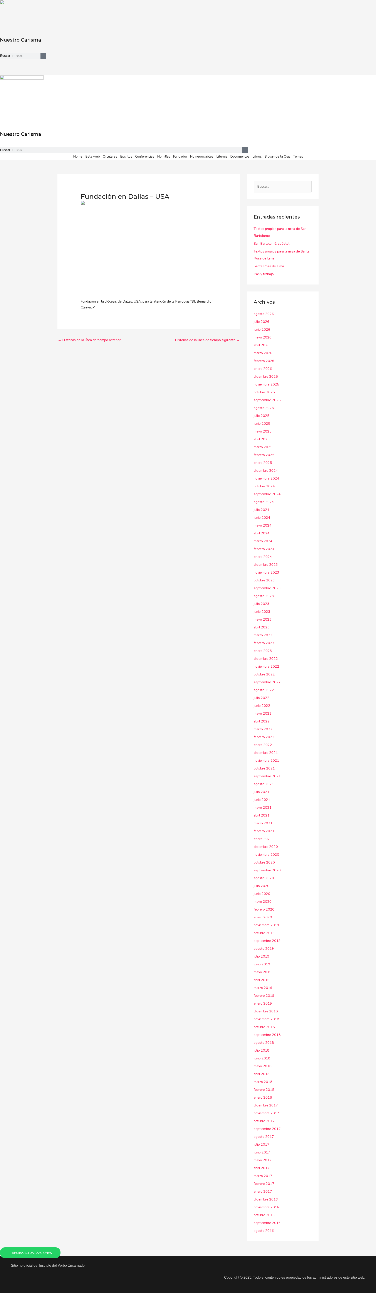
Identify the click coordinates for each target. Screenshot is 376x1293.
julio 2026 (261, 321)
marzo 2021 (263, 823)
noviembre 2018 (266, 1019)
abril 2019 (262, 980)
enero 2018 (263, 1097)
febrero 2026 (264, 361)
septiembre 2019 (267, 940)
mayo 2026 (263, 337)
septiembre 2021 (267, 776)
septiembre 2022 (267, 682)
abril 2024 (262, 533)
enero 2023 (263, 650)
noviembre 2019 (266, 925)
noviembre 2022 (266, 666)
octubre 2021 (264, 768)
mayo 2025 (263, 431)
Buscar (5, 55)
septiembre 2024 (267, 494)
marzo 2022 (263, 729)
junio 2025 (262, 423)
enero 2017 (263, 1191)
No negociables (201, 156)
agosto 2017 (264, 1136)
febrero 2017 (264, 1183)
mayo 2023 (263, 619)
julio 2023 (261, 603)
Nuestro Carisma (20, 40)
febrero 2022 (264, 737)
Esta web (92, 156)
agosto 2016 (264, 1230)
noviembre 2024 (266, 478)
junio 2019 (262, 964)
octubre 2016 (264, 1215)
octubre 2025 (264, 392)
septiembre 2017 (267, 1128)
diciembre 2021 (266, 752)
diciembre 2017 (266, 1105)
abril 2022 (262, 721)
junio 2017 (262, 1152)
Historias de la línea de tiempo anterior (89, 340)
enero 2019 (263, 1003)
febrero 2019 (264, 995)
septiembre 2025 (267, 400)
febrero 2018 (264, 1089)
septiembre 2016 (267, 1223)
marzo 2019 (263, 987)
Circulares (110, 156)
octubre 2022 (264, 674)
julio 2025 (261, 415)
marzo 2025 (263, 447)
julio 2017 (261, 1144)
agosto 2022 (264, 690)
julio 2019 (261, 956)
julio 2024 (261, 509)
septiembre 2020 (267, 870)
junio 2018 (262, 1058)
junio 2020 (262, 893)
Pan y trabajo (264, 274)
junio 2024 (262, 517)
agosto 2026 (264, 313)
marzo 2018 (263, 1081)
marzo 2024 (263, 541)
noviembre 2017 (266, 1113)
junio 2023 (262, 611)
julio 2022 (261, 697)
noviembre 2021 (266, 760)
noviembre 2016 (266, 1207)
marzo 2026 (263, 353)
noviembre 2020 (266, 854)
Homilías (163, 156)
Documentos (240, 156)
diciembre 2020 (266, 846)
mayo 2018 (263, 1066)
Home (77, 156)
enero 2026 (263, 368)
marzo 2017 (263, 1175)
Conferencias (144, 156)
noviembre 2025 (266, 384)
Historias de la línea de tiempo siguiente (207, 340)
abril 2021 (262, 815)
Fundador (180, 156)
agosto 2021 (264, 784)
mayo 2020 (263, 901)
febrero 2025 (264, 455)
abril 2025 (262, 439)
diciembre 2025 (266, 376)
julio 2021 (261, 792)
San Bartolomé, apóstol (271, 243)
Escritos (126, 156)
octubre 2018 (264, 1027)
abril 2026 (262, 345)
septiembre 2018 (267, 1034)
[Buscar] (43, 56)
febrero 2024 (264, 549)
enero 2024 (263, 556)
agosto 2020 (264, 878)
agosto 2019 (264, 948)
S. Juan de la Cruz (277, 156)
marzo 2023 (263, 635)
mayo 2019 (263, 972)
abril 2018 (262, 1074)
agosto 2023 (264, 596)
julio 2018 (261, 1050)
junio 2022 (262, 705)
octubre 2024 (264, 486)
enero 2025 (263, 462)
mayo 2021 (263, 807)
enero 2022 (263, 744)
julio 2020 (261, 886)
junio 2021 (262, 799)
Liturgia (221, 156)
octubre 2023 (264, 580)
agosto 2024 (264, 502)
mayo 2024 (263, 525)
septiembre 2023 (267, 588)
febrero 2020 (264, 909)
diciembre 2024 (266, 470)
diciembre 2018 (266, 1011)
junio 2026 (262, 329)
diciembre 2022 (266, 658)
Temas (298, 156)
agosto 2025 (264, 408)
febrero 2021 (264, 831)
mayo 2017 (263, 1160)
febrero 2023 (264, 643)
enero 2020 (263, 917)
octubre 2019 (264, 933)
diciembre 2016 (266, 1199)
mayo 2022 (263, 713)
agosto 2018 (264, 1042)
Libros (257, 156)
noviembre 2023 (266, 572)
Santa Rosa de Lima (269, 266)
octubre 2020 (264, 862)
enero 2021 (263, 839)
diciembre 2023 (266, 564)
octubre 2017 (264, 1121)
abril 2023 (262, 627)
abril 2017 (262, 1168)
